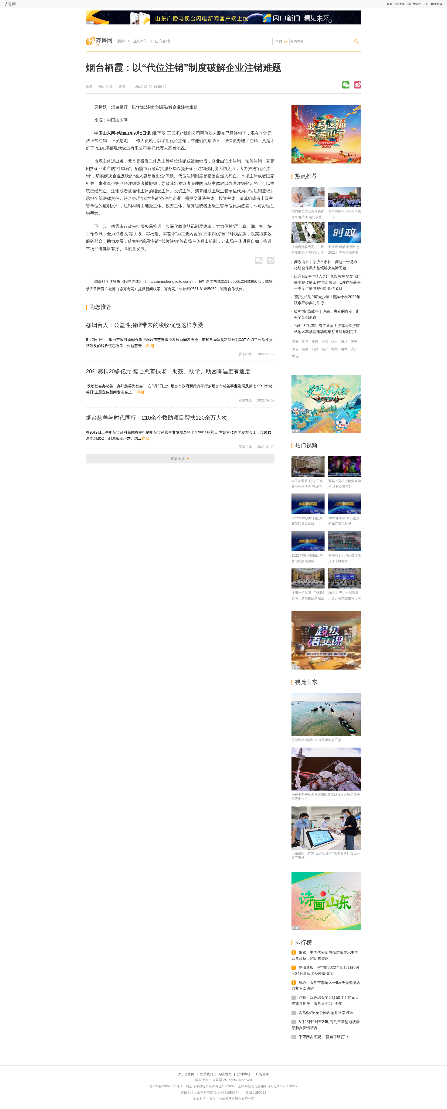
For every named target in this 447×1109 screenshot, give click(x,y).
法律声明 (243, 1074)
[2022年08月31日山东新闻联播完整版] (344, 503)
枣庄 (315, 342)
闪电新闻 (399, 4)
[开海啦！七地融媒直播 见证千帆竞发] (344, 541)
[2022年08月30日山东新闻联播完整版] (308, 541)
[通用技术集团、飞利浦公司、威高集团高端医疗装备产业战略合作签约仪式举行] (308, 578)
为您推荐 (100, 307)
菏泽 (295, 356)
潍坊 (344, 342)
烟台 (334, 342)
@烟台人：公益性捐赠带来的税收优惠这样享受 (144, 325)
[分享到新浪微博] (357, 84)
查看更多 (177, 459)
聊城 (344, 349)
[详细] (149, 346)
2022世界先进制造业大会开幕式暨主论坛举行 (344, 598)
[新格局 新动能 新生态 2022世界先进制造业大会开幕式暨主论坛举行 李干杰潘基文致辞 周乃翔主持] (344, 241)
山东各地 (162, 41)
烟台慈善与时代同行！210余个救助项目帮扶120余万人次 (156, 418)
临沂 (325, 349)
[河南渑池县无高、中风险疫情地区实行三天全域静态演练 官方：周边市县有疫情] (308, 241)
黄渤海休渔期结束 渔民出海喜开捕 (316, 740)
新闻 (121, 41)
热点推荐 (306, 176)
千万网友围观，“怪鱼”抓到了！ (324, 1037)
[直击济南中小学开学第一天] (344, 206)
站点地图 (225, 1074)
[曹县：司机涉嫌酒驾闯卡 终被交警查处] (344, 466)
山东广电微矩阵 (432, 4)
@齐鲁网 (126, 289)
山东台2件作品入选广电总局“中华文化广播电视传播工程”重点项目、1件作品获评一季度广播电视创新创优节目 (327, 282)
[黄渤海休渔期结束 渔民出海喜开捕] (326, 714)
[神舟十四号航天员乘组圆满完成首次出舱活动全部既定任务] (326, 769)
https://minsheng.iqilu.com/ (169, 281)
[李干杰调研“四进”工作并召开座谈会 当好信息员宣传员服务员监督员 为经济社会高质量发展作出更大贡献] (308, 466)
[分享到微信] (345, 84)
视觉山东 (306, 682)
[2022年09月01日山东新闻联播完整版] (308, 503)
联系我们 (206, 1074)
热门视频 (306, 445)
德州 (334, 349)
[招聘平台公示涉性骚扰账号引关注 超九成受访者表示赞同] (308, 206)
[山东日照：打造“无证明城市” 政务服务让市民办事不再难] (326, 828)
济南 (295, 342)
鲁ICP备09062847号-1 (166, 1086)
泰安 (295, 349)
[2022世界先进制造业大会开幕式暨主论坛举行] (344, 578)
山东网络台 (414, 4)
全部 (278, 41)
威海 (305, 349)
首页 (389, 4)
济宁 (354, 342)
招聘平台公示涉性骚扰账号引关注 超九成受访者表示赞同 (307, 217)
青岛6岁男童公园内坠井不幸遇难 (326, 1013)
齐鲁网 (10, 4)
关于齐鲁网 (186, 1074)
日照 (315, 349)
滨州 (354, 349)
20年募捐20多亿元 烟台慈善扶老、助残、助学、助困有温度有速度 (168, 371)
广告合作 (262, 1074)
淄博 (305, 342)
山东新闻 (139, 41)
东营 (325, 342)
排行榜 (303, 942)
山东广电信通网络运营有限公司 (231, 1099)
